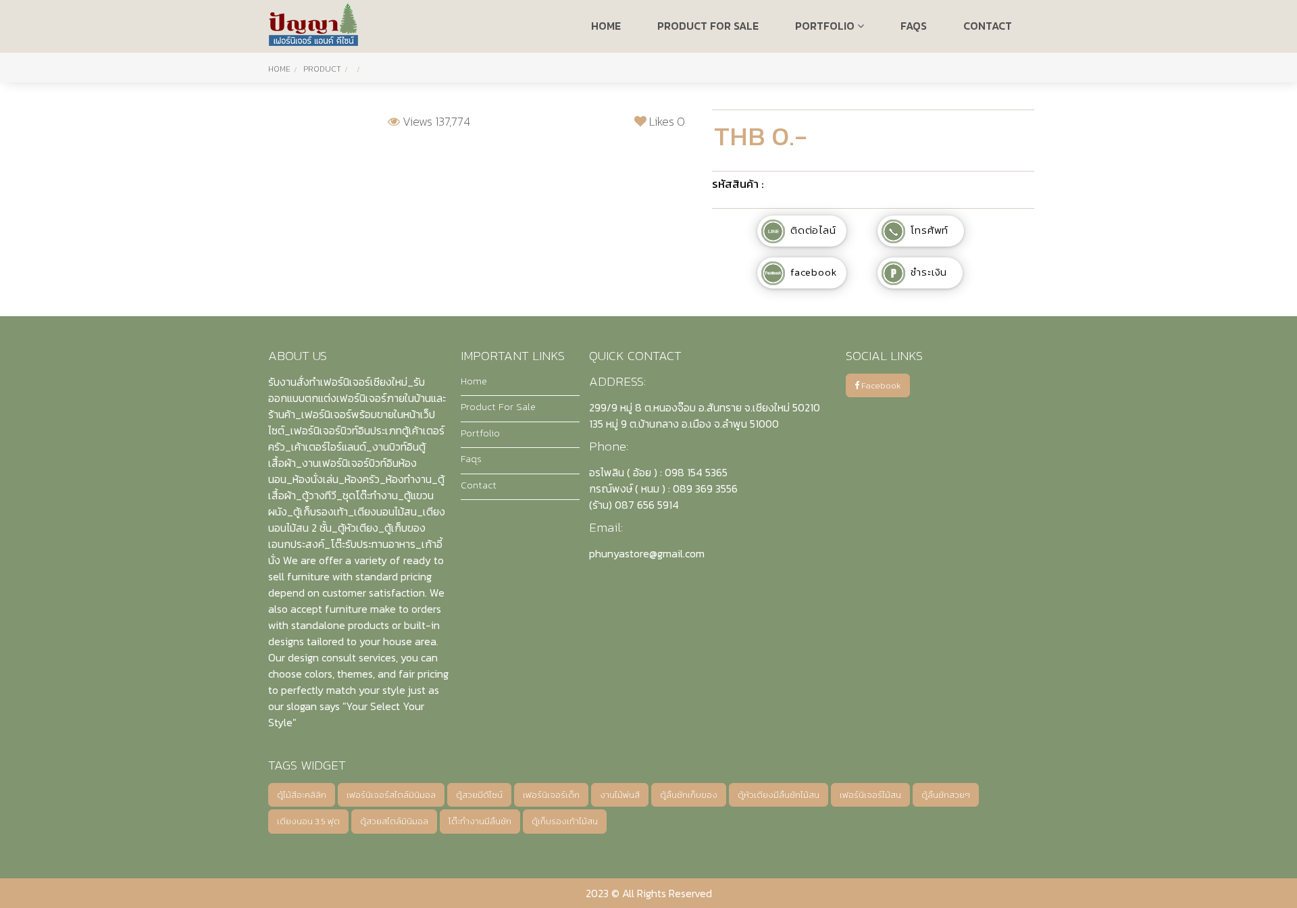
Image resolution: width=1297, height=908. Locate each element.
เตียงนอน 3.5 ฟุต (308, 821)
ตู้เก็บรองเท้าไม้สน (565, 821)
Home (279, 69)
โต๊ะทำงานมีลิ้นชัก (480, 821)
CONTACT (987, 26)
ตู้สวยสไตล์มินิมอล (394, 821)
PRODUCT (322, 69)
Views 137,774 (435, 121)
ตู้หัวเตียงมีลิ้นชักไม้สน (778, 794)
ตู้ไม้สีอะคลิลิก (301, 794)
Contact (479, 485)
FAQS (913, 26)
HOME (606, 26)
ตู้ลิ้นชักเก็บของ (688, 794)
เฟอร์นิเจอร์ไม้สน (870, 794)
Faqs (471, 458)
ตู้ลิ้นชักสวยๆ (945, 794)
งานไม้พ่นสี (620, 794)
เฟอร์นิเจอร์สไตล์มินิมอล (391, 794)
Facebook (880, 385)
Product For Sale (498, 406)
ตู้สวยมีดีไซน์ (479, 794)
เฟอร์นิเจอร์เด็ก (551, 794)
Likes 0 (665, 121)
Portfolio (826, 26)
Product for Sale (708, 26)
